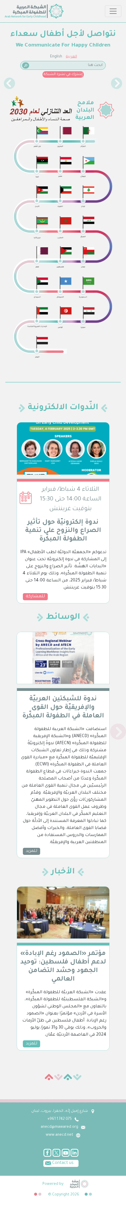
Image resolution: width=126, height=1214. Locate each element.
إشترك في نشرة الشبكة (63, 74)
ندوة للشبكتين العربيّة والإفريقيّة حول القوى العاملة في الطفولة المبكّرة (63, 708)
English (56, 57)
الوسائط (63, 617)
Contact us (62, 1163)
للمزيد (31, 851)
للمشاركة (35, 596)
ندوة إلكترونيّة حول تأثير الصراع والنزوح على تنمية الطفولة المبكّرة (63, 531)
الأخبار (63, 872)
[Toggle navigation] (113, 11)
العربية (71, 57)
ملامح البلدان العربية (84, 110)
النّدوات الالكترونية (63, 408)
